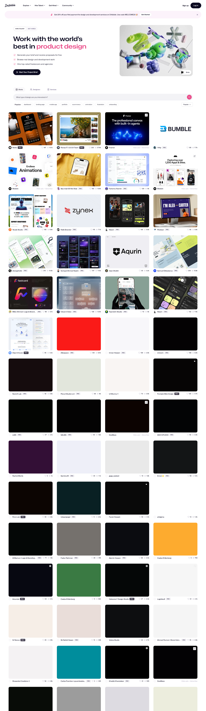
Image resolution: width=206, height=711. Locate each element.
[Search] (189, 97)
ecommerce (76, 104)
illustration (100, 104)
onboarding (113, 104)
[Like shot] (49, 141)
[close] (197, 15)
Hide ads (136, 148)
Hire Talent (39, 5)
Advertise (145, 148)
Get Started (145, 14)
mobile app (53, 104)
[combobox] (99, 97)
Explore (26, 5)
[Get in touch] (39, 141)
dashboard (27, 104)
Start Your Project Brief (28, 72)
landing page (40, 104)
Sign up (186, 6)
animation (88, 104)
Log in (195, 5)
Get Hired (53, 5)
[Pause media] (123, 72)
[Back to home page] (10, 5)
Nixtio (187, 72)
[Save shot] (44, 141)
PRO (20, 147)
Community (67, 5)
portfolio (64, 104)
